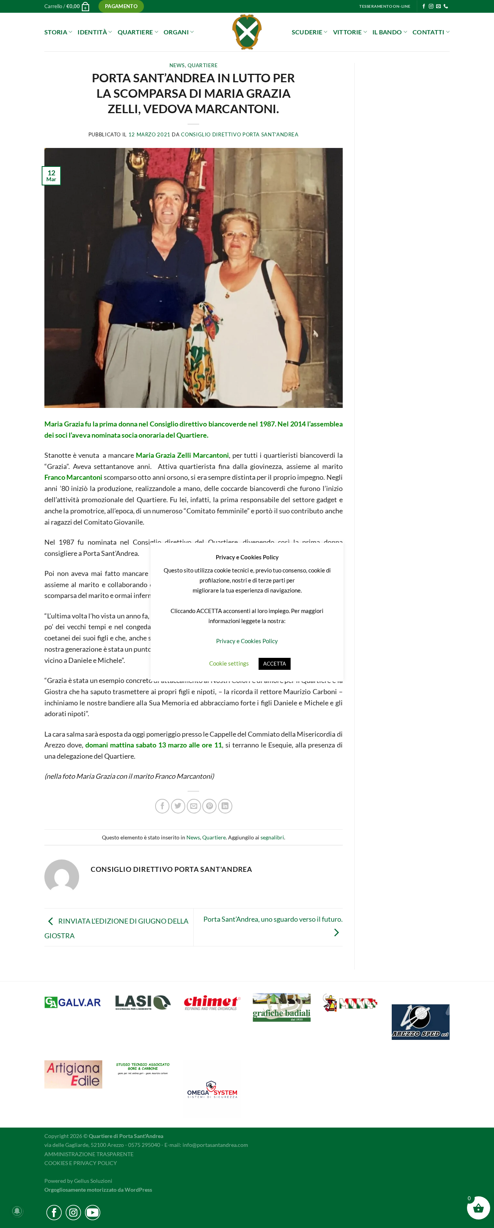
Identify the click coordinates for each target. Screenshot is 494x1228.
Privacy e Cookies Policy (247, 640)
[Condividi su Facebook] (162, 806)
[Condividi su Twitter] (178, 806)
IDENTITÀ (92, 32)
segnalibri (272, 837)
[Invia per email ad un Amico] (194, 806)
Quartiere (203, 65)
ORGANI (176, 32)
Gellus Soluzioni (93, 1180)
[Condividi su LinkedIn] (225, 806)
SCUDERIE (307, 32)
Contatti (429, 32)
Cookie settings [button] (229, 663)
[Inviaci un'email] (438, 6)
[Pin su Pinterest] (209, 806)
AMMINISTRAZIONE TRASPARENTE (89, 1154)
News (177, 65)
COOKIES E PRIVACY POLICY (80, 1163)
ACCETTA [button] (274, 664)
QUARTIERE (135, 32)
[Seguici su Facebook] (423, 6)
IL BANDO (387, 32)
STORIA (55, 32)
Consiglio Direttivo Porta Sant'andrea (239, 135)
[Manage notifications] (17, 1211)
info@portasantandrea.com (215, 1144)
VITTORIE (347, 32)
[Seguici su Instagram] (431, 6)
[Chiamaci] (445, 6)
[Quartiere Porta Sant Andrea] (247, 32)
